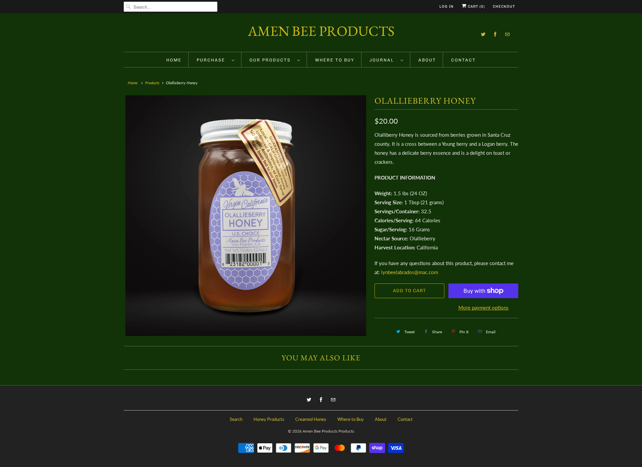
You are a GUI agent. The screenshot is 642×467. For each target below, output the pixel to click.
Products (152, 82)
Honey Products (268, 419)
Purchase (212, 60)
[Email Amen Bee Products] (507, 34)
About (427, 60)
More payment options (483, 308)
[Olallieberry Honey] (245, 215)
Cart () (475, 6)
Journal (383, 60)
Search (236, 419)
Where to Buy (334, 60)
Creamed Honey (310, 419)
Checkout (504, 6)
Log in (446, 6)
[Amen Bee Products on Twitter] (483, 34)
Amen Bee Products (321, 30)
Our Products (271, 60)
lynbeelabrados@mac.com (409, 272)
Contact (463, 60)
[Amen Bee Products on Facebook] (495, 34)
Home (174, 60)
